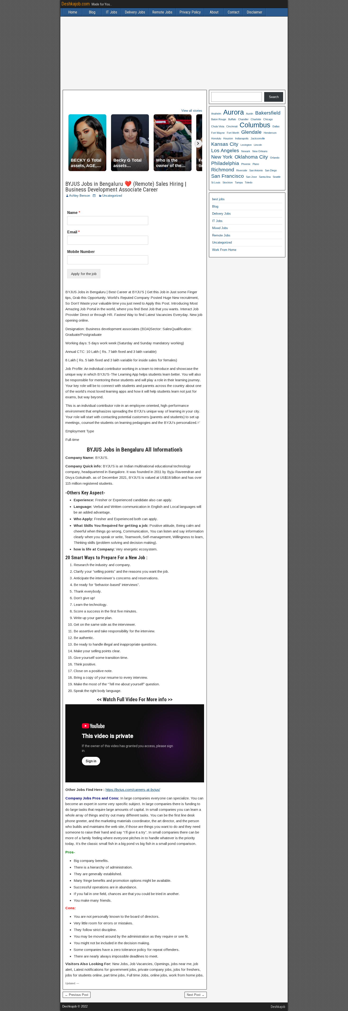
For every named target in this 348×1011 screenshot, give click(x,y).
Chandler (243, 119)
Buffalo (232, 119)
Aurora (233, 112)
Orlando (274, 157)
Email (73, 232)
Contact (233, 12)
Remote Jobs (162, 12)
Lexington (246, 144)
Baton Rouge (218, 119)
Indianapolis (242, 138)
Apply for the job (84, 274)
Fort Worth (233, 132)
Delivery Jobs (135, 12)
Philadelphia (225, 163)
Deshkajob (278, 1007)
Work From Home (224, 250)
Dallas (276, 126)
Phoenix (245, 164)
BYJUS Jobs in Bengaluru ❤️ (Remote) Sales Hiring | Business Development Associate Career (125, 187)
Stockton (228, 182)
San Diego (271, 170)
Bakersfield (268, 112)
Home (72, 12)
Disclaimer (254, 12)
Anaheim (216, 113)
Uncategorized (112, 195)
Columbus (255, 125)
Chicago (268, 119)
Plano (256, 164)
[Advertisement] (174, 53)
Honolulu (216, 138)
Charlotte (256, 119)
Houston (228, 138)
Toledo (248, 182)
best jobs (218, 199)
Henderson (270, 132)
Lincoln (258, 144)
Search (274, 97)
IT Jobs (111, 12)
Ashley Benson (79, 195)
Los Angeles (225, 150)
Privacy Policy (190, 12)
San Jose (251, 176)
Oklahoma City (251, 157)
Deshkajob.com (75, 4)
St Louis (215, 182)
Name (73, 213)
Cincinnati (231, 126)
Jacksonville (258, 138)
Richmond (222, 169)
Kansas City (224, 144)
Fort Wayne (218, 132)
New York (221, 157)
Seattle (277, 176)
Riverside (241, 170)
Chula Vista (217, 126)
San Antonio (256, 170)
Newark (245, 151)
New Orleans (260, 151)
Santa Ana (265, 176)
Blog (92, 12)
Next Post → (196, 995)
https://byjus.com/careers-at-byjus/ (133, 790)
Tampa (239, 182)
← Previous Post (76, 995)
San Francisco (227, 176)
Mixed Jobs (220, 228)
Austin (249, 113)
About (214, 12)
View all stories (191, 110)
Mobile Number (81, 252)
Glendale (251, 132)
